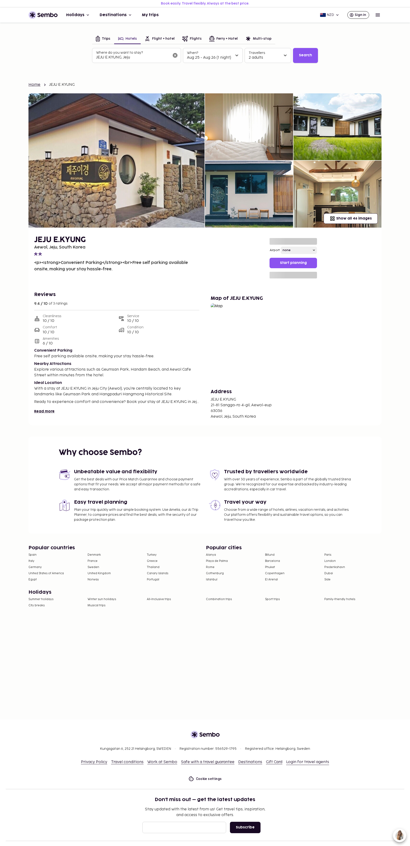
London (330, 561)
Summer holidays (40, 599)
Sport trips (272, 599)
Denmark (94, 555)
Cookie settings (209, 779)
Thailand (153, 567)
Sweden (93, 567)
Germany (35, 567)
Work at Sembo (162, 762)
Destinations (113, 15)
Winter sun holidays (102, 599)
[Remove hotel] (175, 55)
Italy (31, 561)
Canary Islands (157, 573)
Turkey (152, 555)
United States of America (46, 573)
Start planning (293, 262)
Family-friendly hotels (339, 599)
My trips (150, 15)
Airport (275, 250)
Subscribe (245, 827)
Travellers (257, 53)
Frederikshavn (334, 567)
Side (327, 579)
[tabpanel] (205, 55)
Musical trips (96, 605)
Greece (152, 561)
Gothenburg (215, 573)
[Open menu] (378, 15)
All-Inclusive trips (159, 599)
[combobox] (132, 57)
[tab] (103, 39)
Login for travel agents (307, 762)
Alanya (211, 555)
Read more (44, 411)
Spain (32, 555)
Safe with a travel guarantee (207, 762)
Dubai (328, 573)
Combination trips (219, 599)
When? (192, 53)
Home (34, 84)
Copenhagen (274, 573)
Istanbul (211, 579)
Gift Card (274, 762)
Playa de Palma (217, 561)
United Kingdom (99, 573)
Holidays (75, 15)
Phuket (270, 567)
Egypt (32, 579)
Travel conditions (127, 762)
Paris (327, 555)
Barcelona (272, 561)
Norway (93, 579)
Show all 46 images (354, 218)
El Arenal (271, 579)
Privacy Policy (94, 762)
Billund (270, 555)
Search (305, 55)
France (93, 561)
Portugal (153, 579)
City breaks (36, 605)
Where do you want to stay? (119, 53)
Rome (210, 567)
